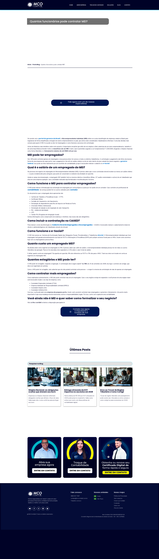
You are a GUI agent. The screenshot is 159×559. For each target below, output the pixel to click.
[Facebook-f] (34, 508)
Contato (127, 5)
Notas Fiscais (89, 385)
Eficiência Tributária (123, 385)
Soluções (110, 5)
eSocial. (101, 235)
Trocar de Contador (96, 5)
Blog (119, 5)
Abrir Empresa (81, 5)
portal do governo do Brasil (49, 138)
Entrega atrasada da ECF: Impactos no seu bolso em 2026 (78, 391)
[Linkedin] (43, 508)
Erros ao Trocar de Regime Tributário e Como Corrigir (112, 391)
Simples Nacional (53, 385)
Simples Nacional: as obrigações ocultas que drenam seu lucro (43, 391)
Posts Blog (36, 64)
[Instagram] (38, 508)
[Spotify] (47, 508)
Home (71, 5)
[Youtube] (30, 508)
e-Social (106, 163)
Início (29, 64)
